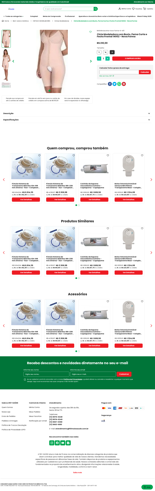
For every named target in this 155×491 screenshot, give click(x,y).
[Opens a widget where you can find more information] (147, 487)
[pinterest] (124, 84)
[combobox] (70, 9)
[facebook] (110, 84)
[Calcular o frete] (145, 72)
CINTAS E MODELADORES (41, 21)
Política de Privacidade (73, 379)
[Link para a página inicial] (5, 21)
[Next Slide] (151, 180)
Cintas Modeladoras (61, 21)
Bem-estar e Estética (21, 21)
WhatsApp (84, 101)
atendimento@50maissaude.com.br (71, 428)
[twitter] (114, 84)
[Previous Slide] (4, 180)
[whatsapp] (119, 84)
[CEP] (119, 70)
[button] (143, 2)
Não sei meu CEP (105, 76)
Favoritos (138, 9)
